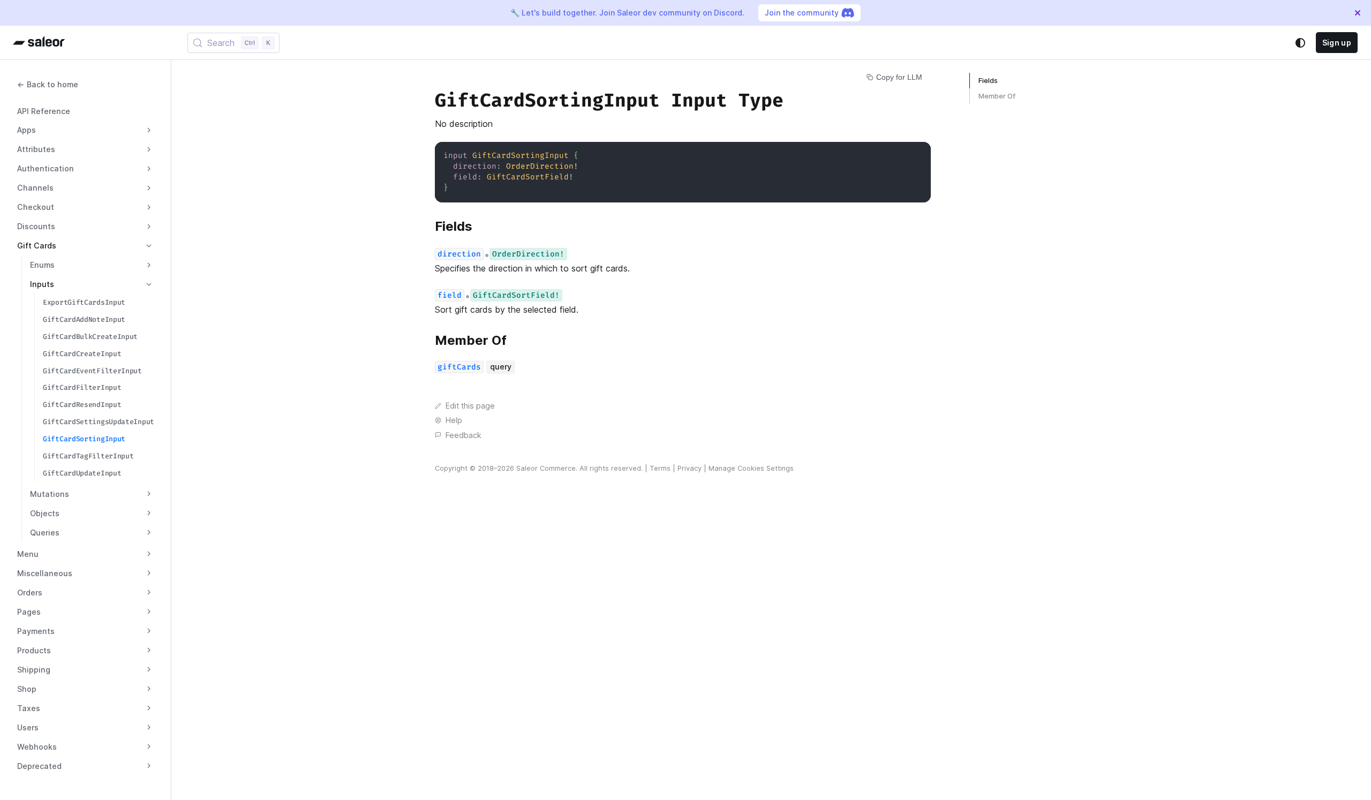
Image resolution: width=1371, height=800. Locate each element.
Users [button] (28, 727)
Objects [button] (44, 513)
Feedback (463, 435)
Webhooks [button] (37, 746)
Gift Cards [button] (36, 245)
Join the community (802, 12)
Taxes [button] (28, 708)
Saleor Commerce (546, 468)
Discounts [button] (36, 226)
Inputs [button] (42, 284)
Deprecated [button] (39, 766)
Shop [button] (26, 688)
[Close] (1357, 13)
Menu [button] (28, 554)
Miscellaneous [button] (44, 573)
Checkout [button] (35, 207)
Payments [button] (36, 631)
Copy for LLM (899, 77)
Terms (660, 468)
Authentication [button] (45, 168)
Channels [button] (35, 187)
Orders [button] (29, 592)
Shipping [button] (33, 669)
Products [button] (34, 650)
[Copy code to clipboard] (917, 155)
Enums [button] (42, 264)
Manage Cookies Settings (751, 468)
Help (454, 420)
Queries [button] (44, 532)
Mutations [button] (49, 494)
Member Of (996, 96)
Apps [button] (26, 129)
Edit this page (470, 405)
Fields (988, 81)
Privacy (689, 468)
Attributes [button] (36, 149)
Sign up (1336, 42)
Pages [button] (29, 611)
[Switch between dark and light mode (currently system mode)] (1300, 42)
